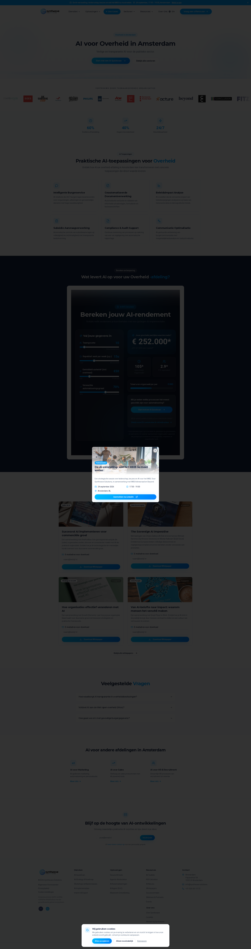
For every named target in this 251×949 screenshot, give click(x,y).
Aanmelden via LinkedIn (123, 497)
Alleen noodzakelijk (124, 941)
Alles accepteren (102, 941)
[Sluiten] (155, 450)
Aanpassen (142, 941)
